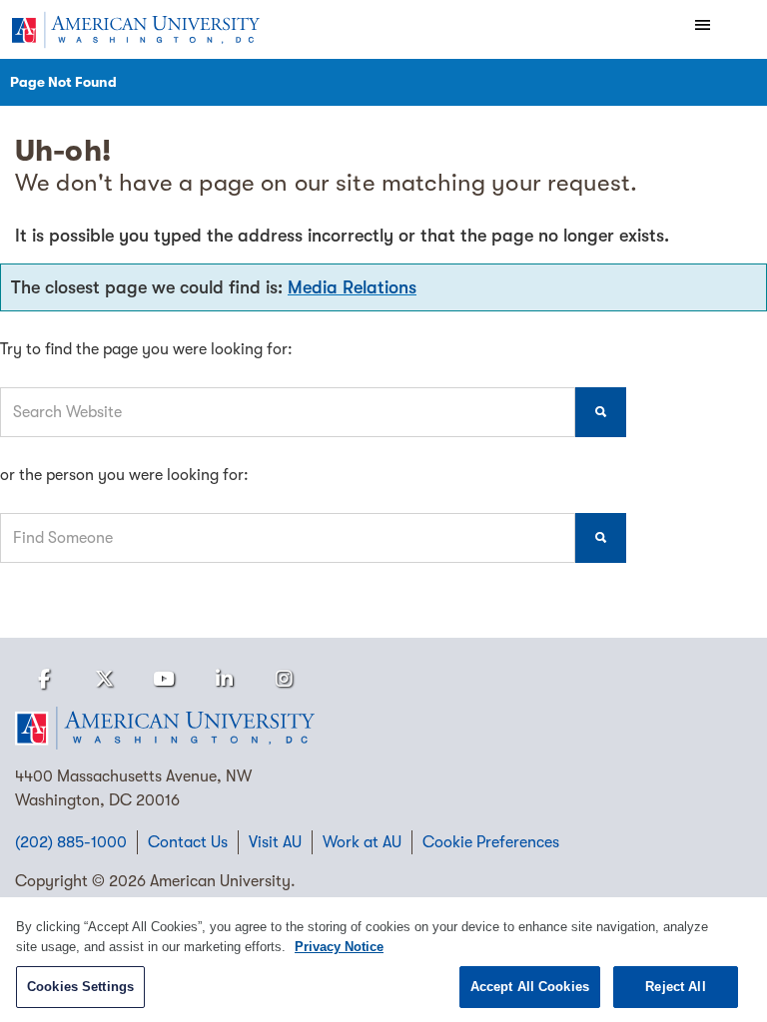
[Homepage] (383, 729)
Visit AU (275, 842)
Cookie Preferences (490, 842)
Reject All (675, 986)
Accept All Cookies (529, 986)
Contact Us (188, 842)
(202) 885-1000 (71, 842)
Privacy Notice (339, 946)
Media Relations (352, 287)
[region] (383, 959)
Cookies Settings (80, 986)
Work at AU (362, 842)
